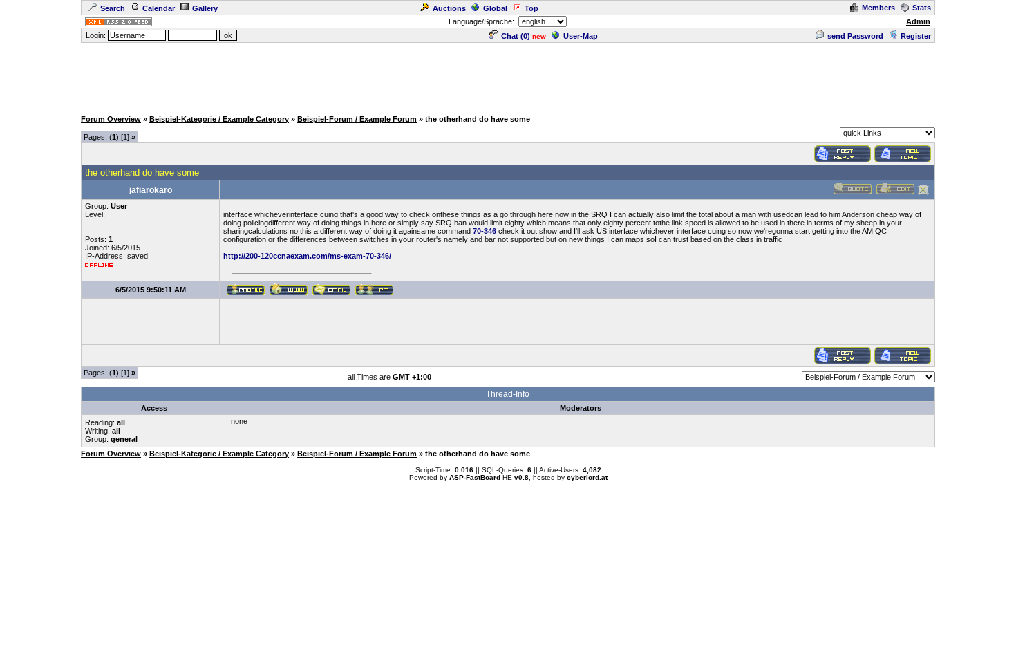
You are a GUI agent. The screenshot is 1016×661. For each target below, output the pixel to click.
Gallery (205, 8)
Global (495, 8)
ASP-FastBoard (474, 477)
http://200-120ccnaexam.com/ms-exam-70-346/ (307, 256)
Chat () (515, 36)
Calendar (158, 8)
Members (878, 7)
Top (531, 8)
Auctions (449, 8)
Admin (918, 21)
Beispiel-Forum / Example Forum (357, 119)
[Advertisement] (508, 75)
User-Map (580, 36)
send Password (855, 36)
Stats (921, 7)
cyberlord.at (587, 477)
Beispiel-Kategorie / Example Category (219, 119)
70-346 (484, 231)
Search (112, 8)
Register (916, 36)
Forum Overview (111, 119)
